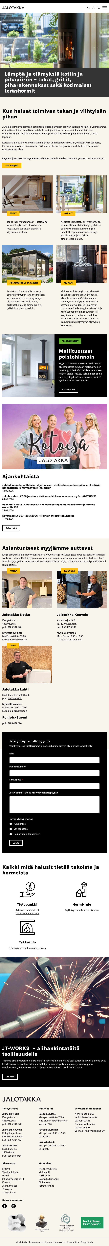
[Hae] (88, 7)
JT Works (7, 1189)
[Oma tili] (93, 7)
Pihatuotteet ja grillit (13, 1179)
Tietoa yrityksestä (48, 1168)
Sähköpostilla (21, 829)
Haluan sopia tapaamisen (27, 834)
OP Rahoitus (45, 1182)
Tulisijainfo (44, 1175)
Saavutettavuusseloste (56, 1242)
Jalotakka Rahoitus (48, 1179)
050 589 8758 (15, 698)
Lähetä (16, 843)
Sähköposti (16, 779)
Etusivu (6, 1168)
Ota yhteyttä (12, 165)
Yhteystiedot (9, 1192)
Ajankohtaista (9, 1185)
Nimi (11, 753)
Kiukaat (6, 1182)
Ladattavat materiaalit (27, 913)
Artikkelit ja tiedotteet (27, 910)
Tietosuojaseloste (37, 1242)
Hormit (6, 1175)
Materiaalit (44, 1172)
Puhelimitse (20, 824)
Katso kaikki (68, 390)
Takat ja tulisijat (10, 1172)
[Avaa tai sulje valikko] (104, 8)
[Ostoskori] (98, 7)
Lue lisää (10, 1076)
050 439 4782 (69, 627)
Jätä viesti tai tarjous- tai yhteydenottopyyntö (33, 792)
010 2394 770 (15, 627)
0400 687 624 (15, 723)
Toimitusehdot (46, 1185)
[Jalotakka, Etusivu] (13, 7)
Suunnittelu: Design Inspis (80, 1242)
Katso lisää (11, 528)
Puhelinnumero (17, 766)
